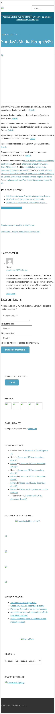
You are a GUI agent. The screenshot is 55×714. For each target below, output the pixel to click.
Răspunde (10, 293)
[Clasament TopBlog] (14, 682)
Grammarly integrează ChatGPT (15, 170)
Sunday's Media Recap (28, 35)
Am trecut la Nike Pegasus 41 (23, 602)
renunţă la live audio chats (34, 167)
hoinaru (13, 463)
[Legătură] (16, 15)
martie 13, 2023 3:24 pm (17, 270)
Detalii (31, 110)
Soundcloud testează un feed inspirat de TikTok (31, 177)
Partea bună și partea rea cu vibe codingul (28, 609)
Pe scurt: (9, 661)
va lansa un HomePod (16, 180)
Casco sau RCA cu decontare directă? (27, 606)
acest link (32, 428)
